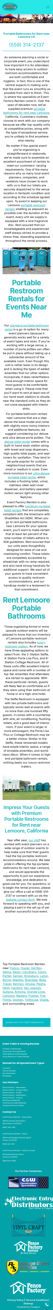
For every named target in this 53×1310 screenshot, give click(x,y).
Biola (42, 980)
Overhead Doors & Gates (13, 1105)
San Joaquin (32, 988)
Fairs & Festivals (9, 1071)
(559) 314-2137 (26, 45)
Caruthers (29, 972)
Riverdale (31, 980)
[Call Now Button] (46, 1304)
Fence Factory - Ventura (13, 1098)
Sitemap (28, 1303)
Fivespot (35, 1307)
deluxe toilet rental (17, 441)
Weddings (7, 1076)
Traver (7, 984)
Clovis (42, 972)
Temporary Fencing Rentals (14, 1051)
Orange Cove (36, 991)
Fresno (14, 968)
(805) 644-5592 (9, 1161)
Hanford (16, 988)
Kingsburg (31, 976)
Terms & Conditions (36, 1300)
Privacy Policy (15, 1300)
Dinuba (30, 984)
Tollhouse (31, 999)
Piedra (40, 984)
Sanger (18, 976)
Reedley (17, 980)
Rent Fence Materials (11, 1100)
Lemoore (9, 995)
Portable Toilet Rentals (12, 1049)
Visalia (43, 999)
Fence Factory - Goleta (12, 1092)
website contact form (20, 899)
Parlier (7, 976)
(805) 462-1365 (9, 1127)
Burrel (7, 980)
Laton (44, 976)
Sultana (8, 991)
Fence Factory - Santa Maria (14, 1095)
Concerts (6, 1068)
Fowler (25, 968)
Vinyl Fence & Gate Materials (14, 1103)
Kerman (18, 984)
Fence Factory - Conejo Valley (15, 1090)
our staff (34, 840)
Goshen (18, 999)
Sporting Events (9, 1073)
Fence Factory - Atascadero (14, 1087)
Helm (6, 988)
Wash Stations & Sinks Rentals (15, 1054)
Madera (21, 995)
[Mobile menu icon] (47, 7)
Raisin (17, 972)
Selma (7, 972)
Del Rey (36, 968)
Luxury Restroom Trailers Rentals (16, 1056)
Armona (20, 991)
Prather (33, 995)
